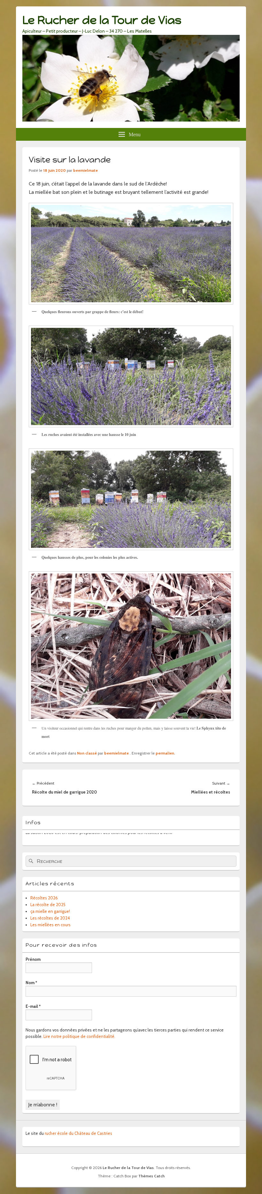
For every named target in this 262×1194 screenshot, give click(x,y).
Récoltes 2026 (44, 897)
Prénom (33, 959)
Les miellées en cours (50, 924)
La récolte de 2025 (48, 904)
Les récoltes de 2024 (50, 918)
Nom (31, 982)
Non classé (87, 753)
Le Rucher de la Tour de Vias (101, 20)
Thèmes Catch (151, 1176)
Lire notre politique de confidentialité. (79, 1036)
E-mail (33, 1006)
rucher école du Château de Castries (78, 1133)
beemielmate (85, 170)
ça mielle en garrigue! (50, 911)
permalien (165, 753)
